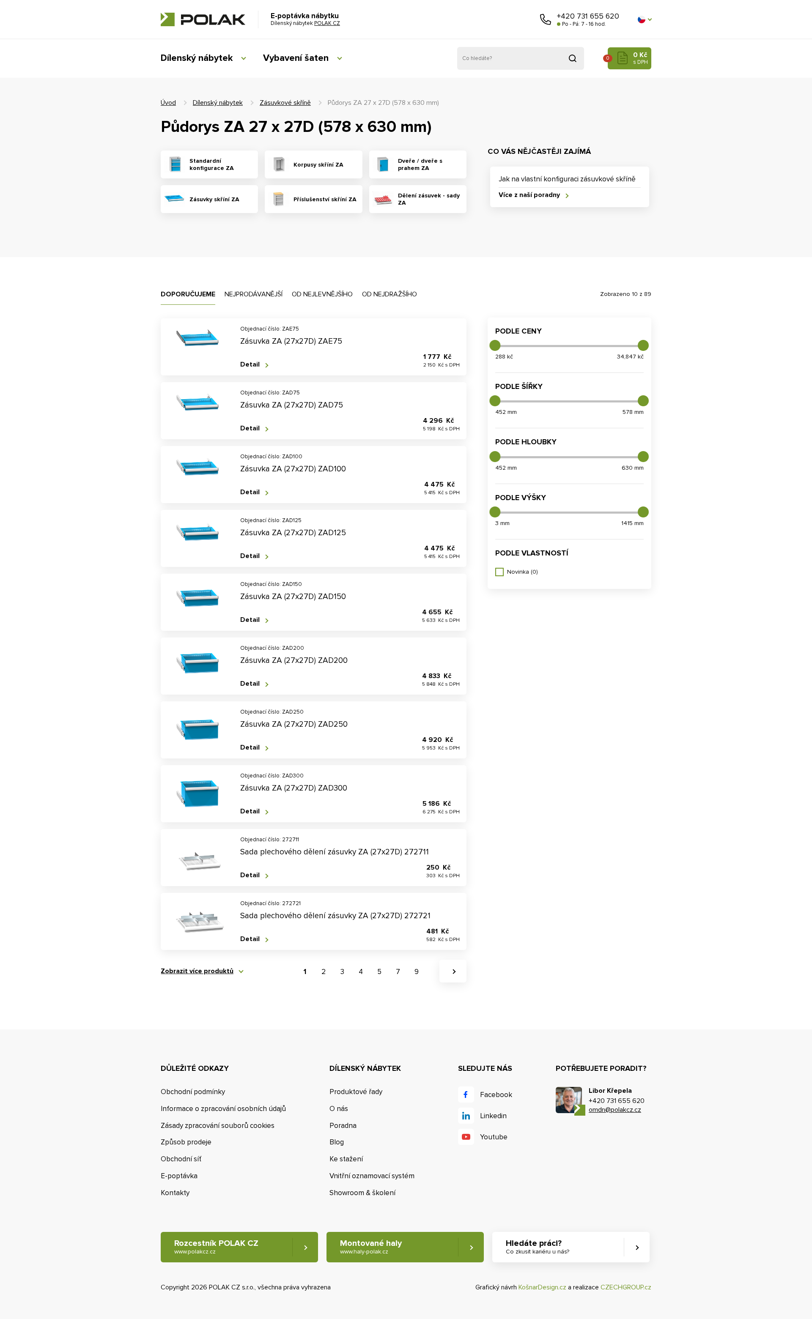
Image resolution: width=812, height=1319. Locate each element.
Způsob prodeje (186, 1142)
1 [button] (305, 971)
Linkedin (493, 1115)
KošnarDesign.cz (542, 1287)
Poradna (343, 1125)
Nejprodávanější (254, 294)
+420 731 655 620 (588, 16)
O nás (338, 1108)
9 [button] (416, 971)
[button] (644, 19)
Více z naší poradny (529, 195)
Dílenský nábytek (197, 58)
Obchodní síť (181, 1159)
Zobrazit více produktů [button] (197, 971)
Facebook (496, 1094)
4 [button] (361, 971)
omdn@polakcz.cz (615, 1110)
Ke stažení (346, 1159)
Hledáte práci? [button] (537, 1246)
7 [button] (398, 971)
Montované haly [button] (371, 1246)
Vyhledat (572, 58)
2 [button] (323, 971)
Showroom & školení (362, 1192)
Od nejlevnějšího (322, 294)
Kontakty (175, 1192)
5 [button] (379, 971)
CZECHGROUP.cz (626, 1287)
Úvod (168, 103)
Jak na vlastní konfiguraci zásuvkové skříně (567, 179)
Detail (250, 365)
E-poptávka (179, 1175)
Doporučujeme (188, 294)
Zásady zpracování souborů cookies (217, 1125)
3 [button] (342, 971)
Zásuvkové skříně (285, 103)
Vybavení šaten (296, 58)
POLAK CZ (203, 19)
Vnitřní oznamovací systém (371, 1175)
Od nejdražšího (389, 294)
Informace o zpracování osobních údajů (223, 1108)
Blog (336, 1142)
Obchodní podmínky (193, 1091)
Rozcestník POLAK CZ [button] (216, 1246)
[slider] (494, 345)
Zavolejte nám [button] (545, 19)
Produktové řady (355, 1091)
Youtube (494, 1137)
